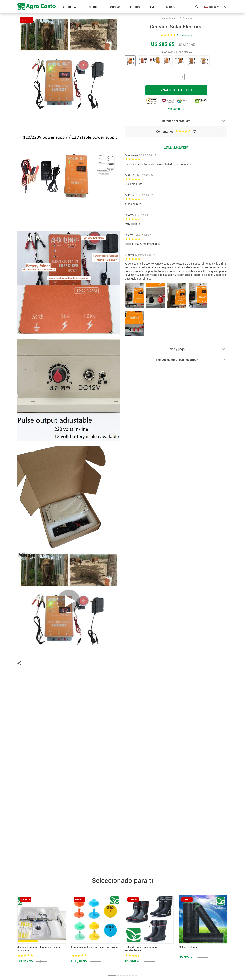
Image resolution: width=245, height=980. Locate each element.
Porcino (114, 7)
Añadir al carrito (176, 90)
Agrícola (69, 7)
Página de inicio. (169, 18)
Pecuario (92, 7)
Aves (153, 7)
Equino (135, 7)
